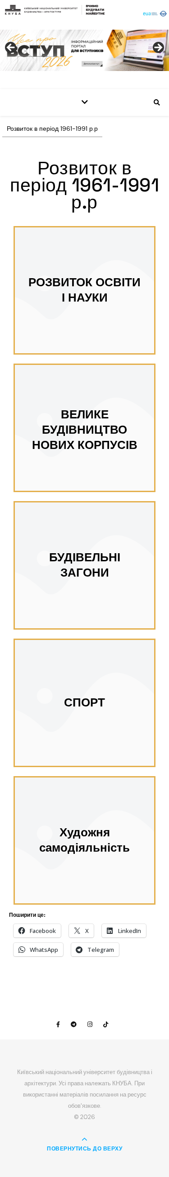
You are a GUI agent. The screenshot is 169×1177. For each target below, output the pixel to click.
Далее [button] (157, 48)
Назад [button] (11, 48)
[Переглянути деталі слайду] (84, 50)
